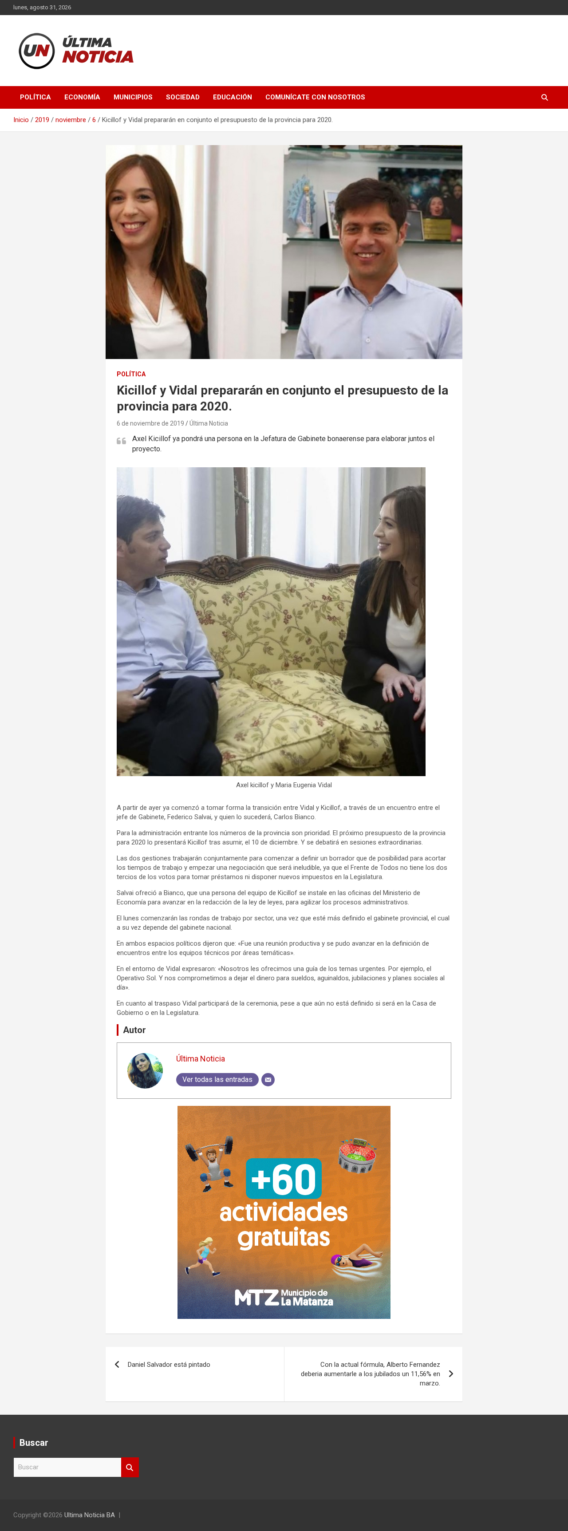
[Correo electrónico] (268, 1079)
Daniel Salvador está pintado (169, 1365)
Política (35, 97)
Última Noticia (208, 423)
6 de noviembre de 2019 (150, 423)
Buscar (130, 1467)
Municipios (133, 97)
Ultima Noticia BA (89, 1515)
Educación (232, 97)
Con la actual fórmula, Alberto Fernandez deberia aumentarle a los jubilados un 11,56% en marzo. (370, 1374)
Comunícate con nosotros (315, 97)
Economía (82, 97)
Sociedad (183, 97)
